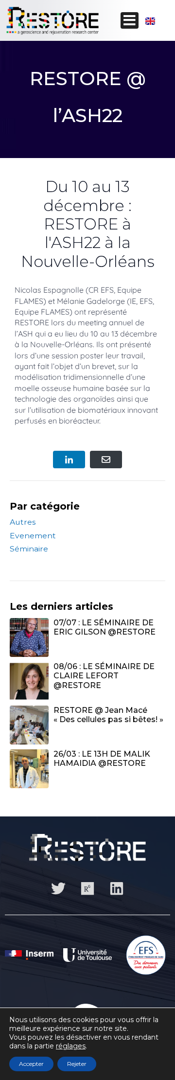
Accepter (31, 1063)
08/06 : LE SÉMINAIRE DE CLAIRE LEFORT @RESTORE (104, 676)
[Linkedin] (116, 888)
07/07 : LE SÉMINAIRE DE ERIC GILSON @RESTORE (104, 627)
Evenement (33, 535)
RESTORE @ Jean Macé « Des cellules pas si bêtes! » (108, 715)
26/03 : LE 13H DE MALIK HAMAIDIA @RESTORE (101, 758)
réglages (71, 1046)
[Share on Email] (106, 459)
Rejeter (77, 1063)
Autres (22, 522)
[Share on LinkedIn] (69, 459)
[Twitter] (58, 888)
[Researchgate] (87, 888)
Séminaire (29, 548)
